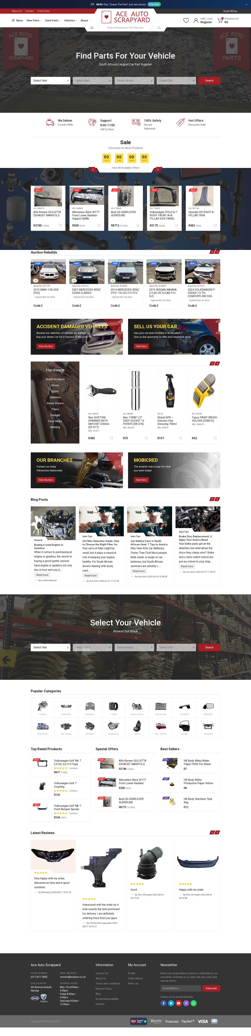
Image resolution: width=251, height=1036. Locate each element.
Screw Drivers (55, 403)
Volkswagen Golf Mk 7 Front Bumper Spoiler (67, 807)
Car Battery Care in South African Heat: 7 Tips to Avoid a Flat (149, 544)
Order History (135, 978)
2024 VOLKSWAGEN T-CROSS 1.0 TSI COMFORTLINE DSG (201, 293)
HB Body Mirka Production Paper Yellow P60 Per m (198, 783)
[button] (122, 237)
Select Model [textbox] (125, 80)
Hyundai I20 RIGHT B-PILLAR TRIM (201, 213)
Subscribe (211, 988)
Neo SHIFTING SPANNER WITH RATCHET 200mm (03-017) (98, 422)
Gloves (55, 385)
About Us (17, 11)
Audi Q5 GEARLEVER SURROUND (123, 213)
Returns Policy (104, 988)
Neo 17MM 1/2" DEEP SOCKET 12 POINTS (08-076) (133, 421)
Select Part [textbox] (166, 80)
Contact (29, 11)
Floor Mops (55, 421)
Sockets (55, 415)
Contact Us (102, 973)
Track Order (43, 11)
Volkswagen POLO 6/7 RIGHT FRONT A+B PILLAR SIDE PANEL (163, 215)
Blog (98, 993)
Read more (42, 575)
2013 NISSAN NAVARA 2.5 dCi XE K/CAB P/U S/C (163, 293)
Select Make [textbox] (82, 80)
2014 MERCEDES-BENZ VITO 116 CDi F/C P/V (125, 291)
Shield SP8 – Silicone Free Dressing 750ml (167, 421)
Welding (55, 427)
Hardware (55, 370)
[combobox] (50, 80)
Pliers (55, 409)
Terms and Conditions (108, 983)
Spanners (55, 397)
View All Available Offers (125, 167)
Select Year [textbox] (40, 80)
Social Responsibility (107, 998)
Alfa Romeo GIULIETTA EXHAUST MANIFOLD (47, 213)
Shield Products (55, 379)
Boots (55, 391)
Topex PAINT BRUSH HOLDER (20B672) (204, 419)
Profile (131, 973)
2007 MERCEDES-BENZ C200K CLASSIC (86, 291)
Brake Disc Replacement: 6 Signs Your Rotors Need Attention (195, 540)
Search (209, 80)
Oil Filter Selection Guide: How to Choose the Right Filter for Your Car (100, 544)
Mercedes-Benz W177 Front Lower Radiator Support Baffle (85, 215)
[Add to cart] (60, 225)
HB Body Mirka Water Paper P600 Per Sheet (197, 762)
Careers (100, 1004)
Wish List (133, 983)
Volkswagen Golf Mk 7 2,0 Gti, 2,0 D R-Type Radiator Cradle (67, 764)
